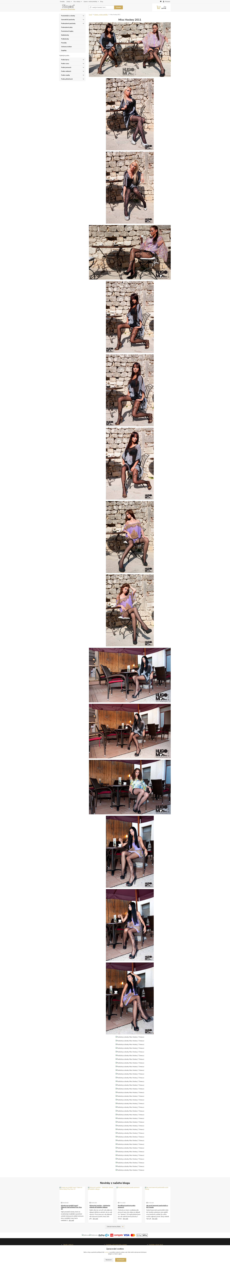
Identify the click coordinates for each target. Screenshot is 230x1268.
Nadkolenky (65, 35)
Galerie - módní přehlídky (90, 1)
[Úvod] (73, 7)
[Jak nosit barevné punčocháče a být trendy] (158, 1193)
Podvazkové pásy (67, 27)
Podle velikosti (66, 71)
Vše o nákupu (76, 1)
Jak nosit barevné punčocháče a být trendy (157, 1206)
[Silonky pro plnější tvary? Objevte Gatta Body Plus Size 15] (72, 1193)
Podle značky (65, 75)
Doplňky (63, 50)
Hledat (118, 7)
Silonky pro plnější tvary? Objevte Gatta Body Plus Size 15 (71, 1207)
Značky (68, 1)
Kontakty (62, 1)
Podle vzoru (65, 63)
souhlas (106, 1252)
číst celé (71, 1220)
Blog (101, 1)
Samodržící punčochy (68, 19)
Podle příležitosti (67, 79)
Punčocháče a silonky (68, 16)
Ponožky (64, 43)
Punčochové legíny (67, 31)
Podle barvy (65, 60)
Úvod (90, 14)
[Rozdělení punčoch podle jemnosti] (129, 1193)
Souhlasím (120, 1260)
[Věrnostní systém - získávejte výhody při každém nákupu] (101, 1193)
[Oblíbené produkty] (160, 1)
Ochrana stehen (66, 47)
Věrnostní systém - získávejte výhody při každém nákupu (99, 1206)
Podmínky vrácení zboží (156, 1245)
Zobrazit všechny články (114, 1226)
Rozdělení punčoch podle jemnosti (126, 1206)
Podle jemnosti (66, 67)
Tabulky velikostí (68, 1245)
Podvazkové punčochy (68, 23)
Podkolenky (65, 39)
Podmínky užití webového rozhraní (116, 1245)
